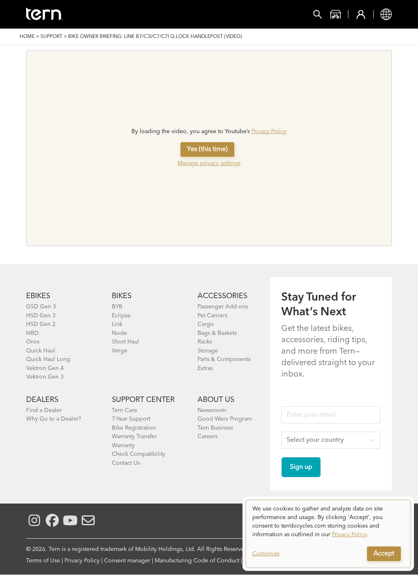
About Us (216, 399)
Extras (205, 368)
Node (119, 333)
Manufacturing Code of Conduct (197, 561)
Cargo (206, 324)
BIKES (121, 296)
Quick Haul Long (48, 359)
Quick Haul (40, 351)
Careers (208, 436)
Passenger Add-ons (223, 307)
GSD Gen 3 (41, 307)
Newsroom (212, 410)
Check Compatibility (138, 454)
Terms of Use (43, 561)
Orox (33, 342)
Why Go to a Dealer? (53, 419)
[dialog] (328, 534)
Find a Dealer (44, 410)
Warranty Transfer (134, 436)
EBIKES (38, 296)
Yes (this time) (207, 149)
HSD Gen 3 (41, 316)
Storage (208, 351)
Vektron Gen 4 (45, 368)
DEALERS (42, 399)
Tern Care (124, 410)
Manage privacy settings (209, 163)
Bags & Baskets (217, 333)
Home (27, 36)
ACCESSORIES (222, 296)
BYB (117, 307)
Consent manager (127, 561)
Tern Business (215, 428)
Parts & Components (224, 359)
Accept (384, 553)
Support (51, 36)
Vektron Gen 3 (45, 377)
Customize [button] (266, 554)
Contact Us (126, 463)
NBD (32, 333)
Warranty (123, 445)
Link (117, 324)
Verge (119, 351)
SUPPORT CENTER (143, 399)
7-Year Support (131, 419)
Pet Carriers (212, 316)
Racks (205, 342)
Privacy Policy (269, 131)
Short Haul (125, 342)
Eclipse (121, 316)
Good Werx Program (225, 419)
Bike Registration (134, 428)
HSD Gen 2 (41, 324)
